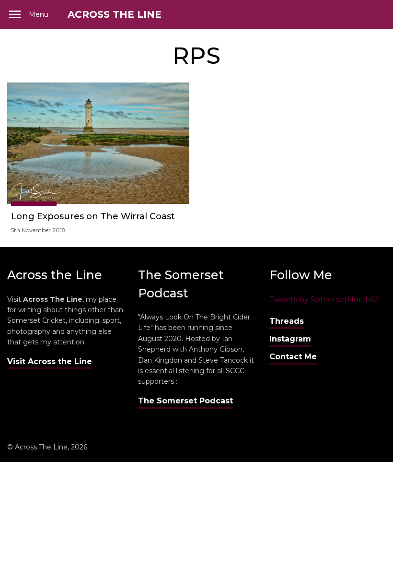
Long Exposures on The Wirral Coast (93, 216)
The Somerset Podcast (185, 400)
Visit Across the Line (49, 361)
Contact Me (293, 356)
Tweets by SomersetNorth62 (324, 299)
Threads (286, 321)
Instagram (290, 338)
